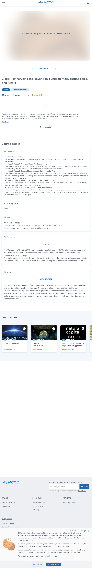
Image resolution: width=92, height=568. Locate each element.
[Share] (24, 328)
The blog (35, 509)
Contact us (6, 506)
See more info (47, 127)
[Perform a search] (88, 3)
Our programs (37, 506)
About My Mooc (69, 503)
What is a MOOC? (8, 503)
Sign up (84, 487)
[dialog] (46, 548)
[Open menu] (3, 3)
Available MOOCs (38, 503)
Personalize (37, 564)
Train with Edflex (8, 523)
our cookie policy (50, 556)
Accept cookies (53, 564)
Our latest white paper (10, 527)
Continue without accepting (77, 531)
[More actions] (56, 68)
